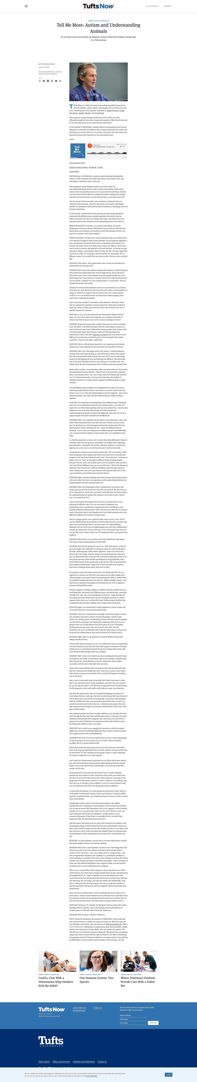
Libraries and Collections (84, 1061)
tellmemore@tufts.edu (113, 924)
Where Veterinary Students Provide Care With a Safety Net (138, 981)
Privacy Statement (91, 1076)
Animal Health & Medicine (98, 21)
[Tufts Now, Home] (98, 6)
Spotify (81, 113)
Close (169, 1074)
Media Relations (79, 1010)
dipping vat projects (100, 334)
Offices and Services (61, 1061)
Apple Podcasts (112, 110)
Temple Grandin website (78, 167)
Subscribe (167, 6)
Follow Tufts (153, 6)
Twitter (100, 167)
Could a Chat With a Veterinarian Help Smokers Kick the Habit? (55, 981)
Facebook (92, 167)
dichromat (123, 738)
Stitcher (87, 113)
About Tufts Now (79, 1007)
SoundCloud (99, 113)
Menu (27, 6)
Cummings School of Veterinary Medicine (50, 72)
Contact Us (98, 1007)
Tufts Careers (44, 1061)
